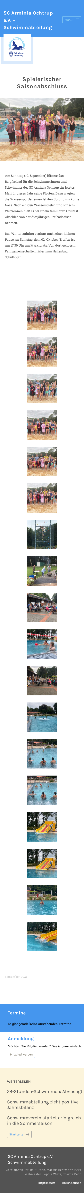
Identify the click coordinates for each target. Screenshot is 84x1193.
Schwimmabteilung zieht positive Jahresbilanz (43, 1104)
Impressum (46, 1183)
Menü (68, 20)
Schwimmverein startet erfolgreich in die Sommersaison (44, 1120)
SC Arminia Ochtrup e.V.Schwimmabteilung (30, 1159)
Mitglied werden (21, 1054)
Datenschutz (71, 1183)
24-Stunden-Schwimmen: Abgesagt (44, 1091)
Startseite (16, 1134)
